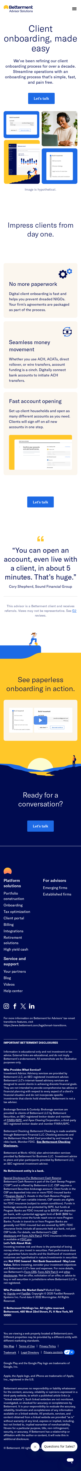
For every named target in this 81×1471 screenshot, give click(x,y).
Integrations (13, 931)
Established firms (57, 894)
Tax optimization (17, 911)
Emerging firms (55, 887)
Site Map (9, 1346)
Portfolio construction (14, 896)
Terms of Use (27, 1346)
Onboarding (13, 905)
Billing (9, 924)
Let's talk (41, 98)
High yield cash (16, 949)
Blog (7, 978)
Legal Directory (30, 1352)
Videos (9, 984)
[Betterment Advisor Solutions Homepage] (18, 9)
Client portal (14, 918)
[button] (74, 9)
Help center (13, 991)
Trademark (10, 1352)
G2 (74, 611)
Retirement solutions (13, 940)
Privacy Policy (47, 1346)
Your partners (15, 971)
